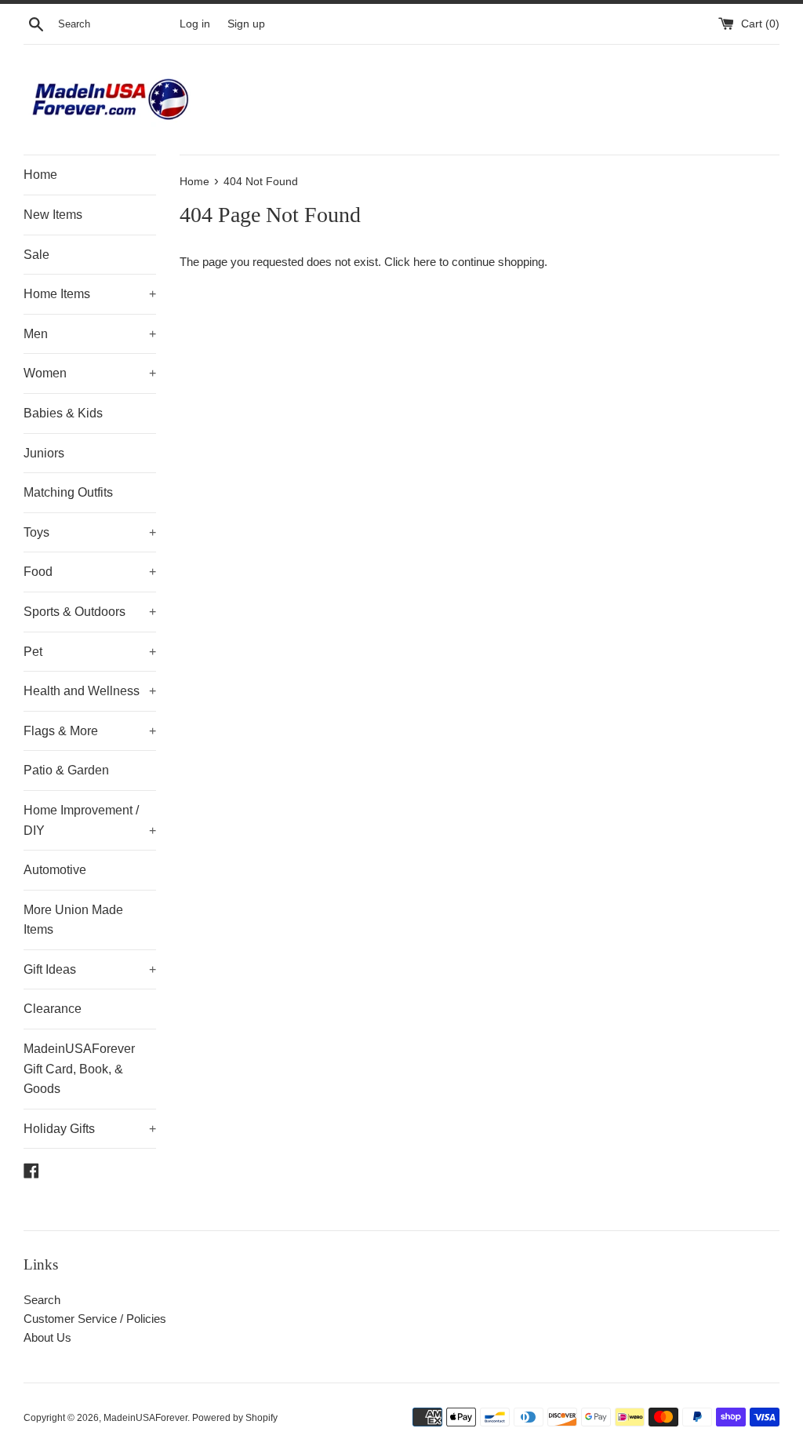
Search (42, 1299)
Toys (90, 532)
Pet (90, 651)
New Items (53, 214)
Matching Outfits (68, 492)
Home (40, 174)
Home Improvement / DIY (90, 820)
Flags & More (90, 731)
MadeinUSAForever (145, 1417)
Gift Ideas (90, 969)
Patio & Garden (66, 770)
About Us (47, 1337)
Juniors (44, 453)
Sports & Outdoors (90, 611)
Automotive (55, 869)
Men (90, 334)
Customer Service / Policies (95, 1318)
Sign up (246, 24)
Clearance (53, 1008)
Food (90, 571)
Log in (195, 24)
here (424, 261)
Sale (36, 254)
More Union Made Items (73, 920)
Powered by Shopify (235, 1417)
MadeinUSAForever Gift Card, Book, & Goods (79, 1068)
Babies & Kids (63, 413)
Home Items (90, 294)
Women (90, 373)
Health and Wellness (90, 691)
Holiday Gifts (90, 1128)
